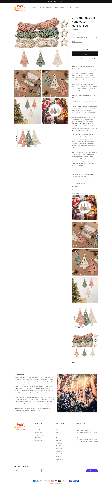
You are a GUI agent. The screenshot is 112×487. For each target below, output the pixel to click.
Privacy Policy (38, 440)
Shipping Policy (39, 435)
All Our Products (60, 462)
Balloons (58, 429)
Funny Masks (59, 437)
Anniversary (59, 427)
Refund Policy (38, 437)
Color (73, 34)
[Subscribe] (39, 470)
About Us (37, 427)
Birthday (58, 456)
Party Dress (59, 443)
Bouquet (58, 432)
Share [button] (74, 362)
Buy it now (85, 54)
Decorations (59, 435)
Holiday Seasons (60, 459)
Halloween (59, 440)
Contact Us (38, 429)
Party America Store (58, 483)
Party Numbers (60, 454)
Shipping (79, 31)
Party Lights (59, 451)
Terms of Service (39, 432)
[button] (35, 7)
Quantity (73, 41)
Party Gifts (58, 445)
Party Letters (59, 448)
